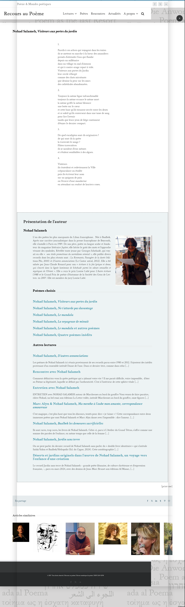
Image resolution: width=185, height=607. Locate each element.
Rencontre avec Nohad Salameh (56, 371)
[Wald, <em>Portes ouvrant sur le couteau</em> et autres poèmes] (27, 537)
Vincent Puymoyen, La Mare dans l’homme (56, 535)
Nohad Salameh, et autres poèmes (66, 328)
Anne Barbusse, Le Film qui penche (88, 529)
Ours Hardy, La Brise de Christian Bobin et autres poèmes (154, 536)
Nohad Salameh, (65, 301)
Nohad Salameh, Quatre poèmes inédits (62, 335)
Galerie (30, 531)
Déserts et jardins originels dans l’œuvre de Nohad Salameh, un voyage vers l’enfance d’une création (90, 457)
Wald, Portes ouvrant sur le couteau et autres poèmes (23, 531)
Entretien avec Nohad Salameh (56, 387)
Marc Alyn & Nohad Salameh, (87, 405)
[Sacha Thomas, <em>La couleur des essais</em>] (125, 542)
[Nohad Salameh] (134, 236)
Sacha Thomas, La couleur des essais (121, 537)
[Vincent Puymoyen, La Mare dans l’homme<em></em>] (59, 540)
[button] (142, 13)
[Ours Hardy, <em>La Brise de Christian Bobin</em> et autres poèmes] (157, 543)
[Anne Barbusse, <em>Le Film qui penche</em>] (92, 533)
